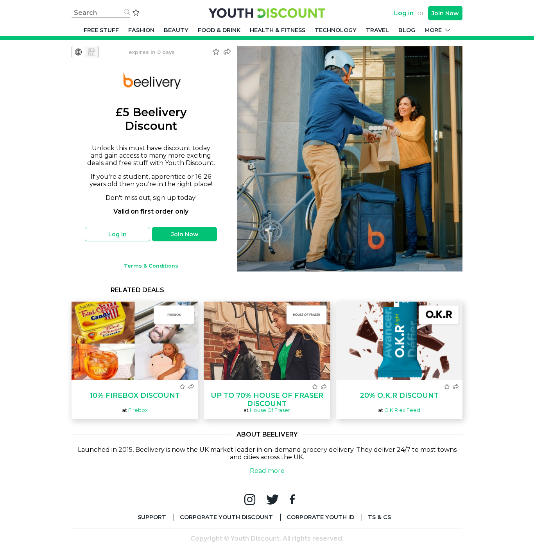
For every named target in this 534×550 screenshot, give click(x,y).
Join (445, 13)
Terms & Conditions (151, 266)
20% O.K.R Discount (399, 395)
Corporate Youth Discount (226, 517)
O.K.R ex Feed (402, 410)
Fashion (141, 30)
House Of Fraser (270, 410)
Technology (336, 30)
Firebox (138, 410)
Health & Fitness (277, 30)
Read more (267, 471)
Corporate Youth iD (320, 517)
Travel (377, 30)
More (434, 30)
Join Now (184, 234)
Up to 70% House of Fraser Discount (267, 399)
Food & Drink (219, 30)
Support (152, 517)
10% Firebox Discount (135, 395)
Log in (404, 13)
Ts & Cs (379, 517)
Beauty (176, 30)
